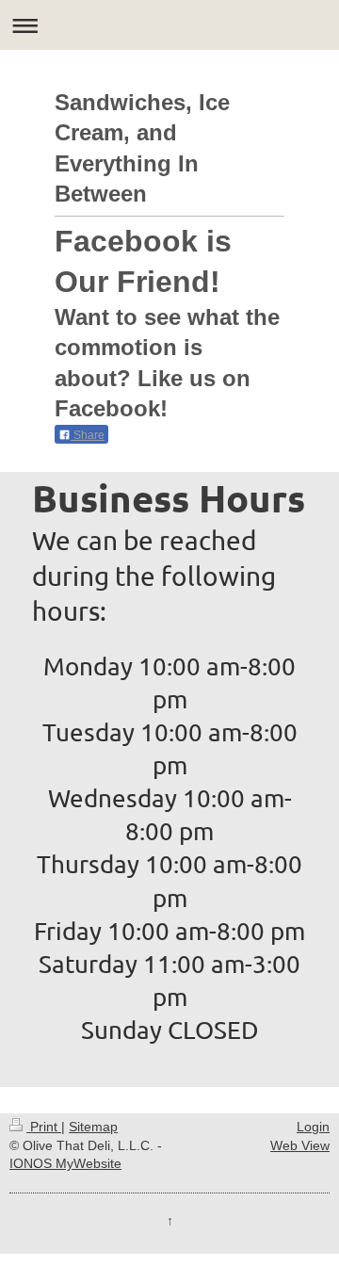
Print (43, 1126)
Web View (300, 1145)
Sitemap (93, 1126)
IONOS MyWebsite (65, 1163)
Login (313, 1126)
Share (88, 435)
